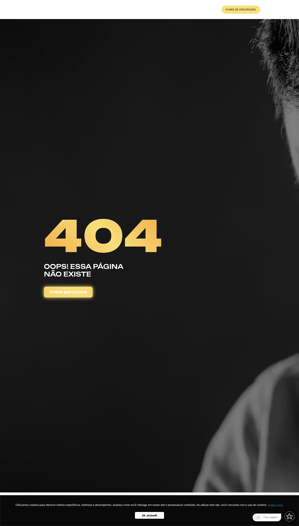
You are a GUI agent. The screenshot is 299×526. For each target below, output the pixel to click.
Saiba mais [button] (275, 505)
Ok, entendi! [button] (149, 515)
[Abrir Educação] (170, 9)
